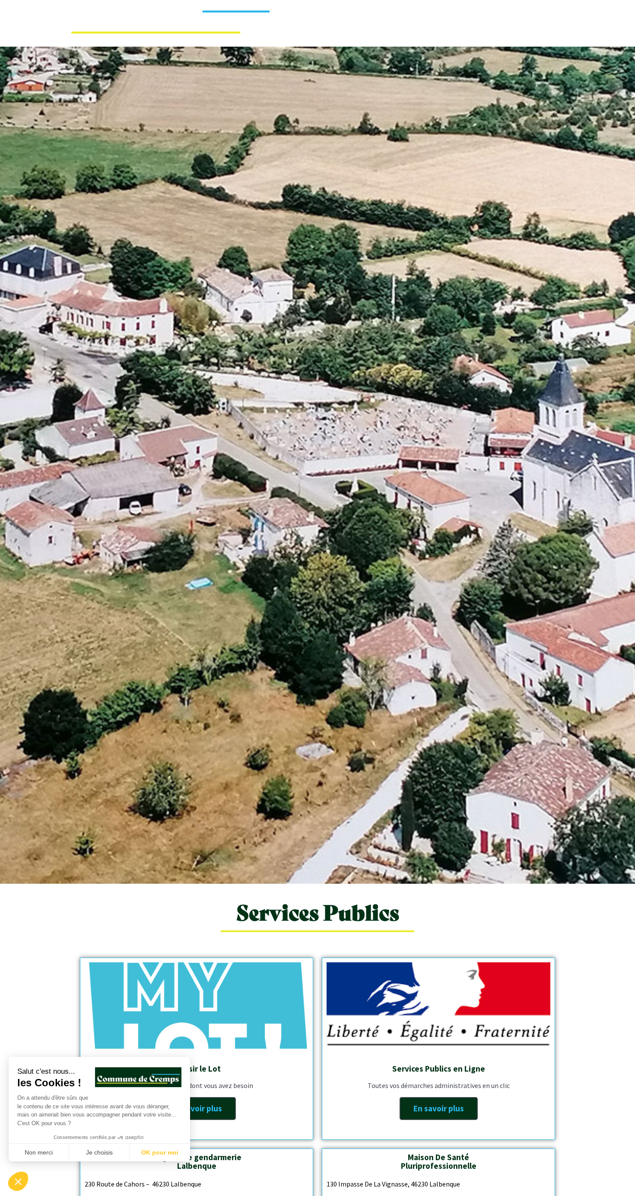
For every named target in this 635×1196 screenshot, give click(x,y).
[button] (18, 1181)
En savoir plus (196, 1108)
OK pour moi (159, 1152)
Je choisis (99, 1152)
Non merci (39, 1152)
